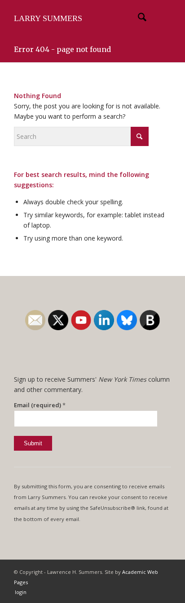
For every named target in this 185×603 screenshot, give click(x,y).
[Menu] (158, 18)
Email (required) (40, 405)
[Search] (137, 18)
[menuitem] (137, 18)
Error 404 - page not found (62, 49)
